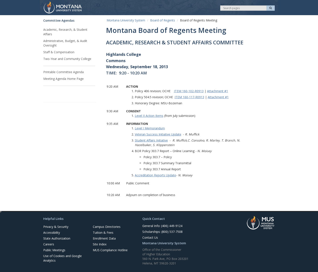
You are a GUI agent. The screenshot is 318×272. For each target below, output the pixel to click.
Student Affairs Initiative (151, 140)
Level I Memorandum (150, 128)
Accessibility (51, 232)
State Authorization (56, 238)
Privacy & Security (55, 227)
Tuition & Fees (103, 232)
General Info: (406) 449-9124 (162, 226)
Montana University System (126, 20)
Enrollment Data (104, 238)
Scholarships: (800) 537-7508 (162, 232)
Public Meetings (54, 250)
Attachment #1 (217, 91)
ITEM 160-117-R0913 (189, 97)
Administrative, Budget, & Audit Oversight (65, 43)
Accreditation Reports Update (155, 175)
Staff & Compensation (58, 52)
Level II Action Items (149, 116)
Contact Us (150, 237)
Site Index (99, 244)
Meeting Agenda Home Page (63, 79)
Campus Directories (106, 227)
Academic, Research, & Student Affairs (65, 31)
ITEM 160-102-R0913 (189, 91)
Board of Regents (162, 20)
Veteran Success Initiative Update (158, 134)
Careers (48, 244)
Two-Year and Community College (67, 59)
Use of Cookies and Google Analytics (62, 258)
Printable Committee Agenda (63, 72)
